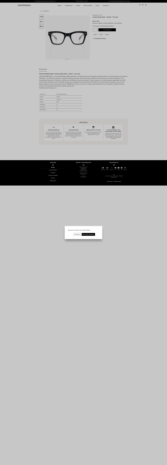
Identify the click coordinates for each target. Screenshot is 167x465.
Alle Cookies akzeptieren (88, 234)
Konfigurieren (77, 234)
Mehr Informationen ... (74, 232)
